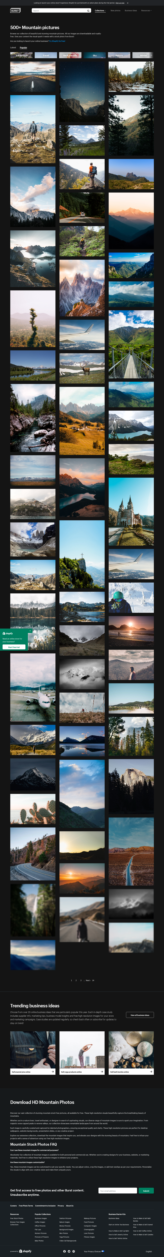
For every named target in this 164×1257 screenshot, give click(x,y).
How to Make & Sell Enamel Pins (143, 1225)
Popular (23, 47)
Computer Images (90, 1225)
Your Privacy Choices (92, 1251)
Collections (99, 10)
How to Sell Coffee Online (142, 1230)
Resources (145, 10)
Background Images (66, 1229)
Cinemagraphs (89, 1229)
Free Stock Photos (16, 1218)
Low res (47, 89)
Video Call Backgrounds (67, 1240)
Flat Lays (38, 1229)
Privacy (61, 1205)
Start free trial (14, 646)
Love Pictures (89, 1233)
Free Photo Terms (26, 1205)
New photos (115, 10)
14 (93, 980)
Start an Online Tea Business (119, 1224)
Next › (88, 980)
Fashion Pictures (65, 1218)
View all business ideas (140, 1014)
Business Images (41, 1218)
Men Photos (63, 1233)
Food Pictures (89, 1222)
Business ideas (131, 10)
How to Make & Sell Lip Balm (119, 1230)
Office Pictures (40, 1225)
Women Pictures (41, 1233)
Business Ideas (114, 1218)
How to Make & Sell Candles (143, 1234)
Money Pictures (65, 1225)
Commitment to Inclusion (45, 1205)
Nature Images (64, 1222)
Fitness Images (89, 1237)
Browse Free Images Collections (17, 1223)
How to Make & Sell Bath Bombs (142, 1219)
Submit (146, 1190)
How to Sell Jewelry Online (118, 1234)
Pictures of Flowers (42, 1237)
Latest (13, 47)
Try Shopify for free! (57, 40)
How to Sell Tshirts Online (118, 1238)
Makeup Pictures (90, 1218)
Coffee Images (40, 1222)
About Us (69, 1205)
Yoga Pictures (64, 1237)
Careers (13, 1205)
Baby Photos (39, 1240)
